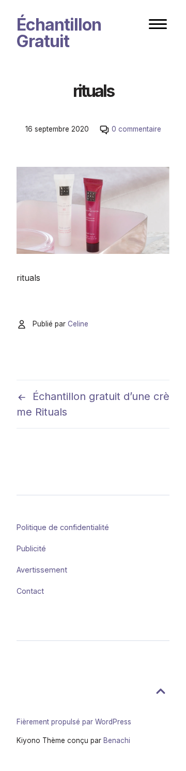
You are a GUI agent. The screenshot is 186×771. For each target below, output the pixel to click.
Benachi (116, 740)
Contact (30, 591)
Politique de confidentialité (63, 527)
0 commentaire (136, 129)
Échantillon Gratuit (59, 33)
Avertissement (42, 569)
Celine (78, 324)
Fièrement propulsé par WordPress (74, 722)
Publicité (31, 548)
